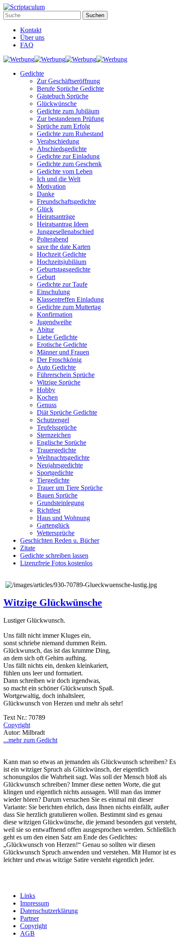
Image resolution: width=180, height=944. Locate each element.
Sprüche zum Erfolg (63, 126)
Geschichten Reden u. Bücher (59, 540)
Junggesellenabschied (65, 231)
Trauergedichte (56, 450)
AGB (27, 933)
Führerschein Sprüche (66, 374)
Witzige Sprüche (58, 382)
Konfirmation (54, 314)
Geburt (46, 276)
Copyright (16, 725)
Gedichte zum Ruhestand (70, 133)
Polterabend (52, 239)
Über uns (32, 37)
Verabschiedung (58, 141)
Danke (45, 194)
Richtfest (48, 510)
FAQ (26, 45)
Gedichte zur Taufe (62, 284)
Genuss (47, 404)
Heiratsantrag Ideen (62, 224)
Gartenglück (53, 525)
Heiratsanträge (56, 216)
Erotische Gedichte (62, 344)
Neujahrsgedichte (60, 465)
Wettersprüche (56, 532)
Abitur (45, 329)
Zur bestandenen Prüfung (70, 118)
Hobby (46, 389)
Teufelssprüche (57, 427)
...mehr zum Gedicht (30, 740)
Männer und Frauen (63, 352)
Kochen (47, 397)
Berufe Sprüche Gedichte (70, 88)
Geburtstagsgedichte (63, 269)
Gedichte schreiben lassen (54, 555)
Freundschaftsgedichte (66, 201)
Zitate (27, 548)
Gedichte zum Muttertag (69, 306)
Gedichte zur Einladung (68, 156)
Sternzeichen (54, 435)
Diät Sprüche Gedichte (67, 412)
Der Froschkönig (59, 359)
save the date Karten (63, 246)
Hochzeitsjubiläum (61, 261)
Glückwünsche (57, 103)
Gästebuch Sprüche (62, 96)
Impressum (34, 903)
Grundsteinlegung (60, 502)
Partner (29, 918)
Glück (45, 209)
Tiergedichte (53, 480)
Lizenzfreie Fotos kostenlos (56, 563)
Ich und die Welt (58, 178)
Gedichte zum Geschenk (69, 163)
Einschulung (53, 291)
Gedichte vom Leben (65, 171)
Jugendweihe (54, 322)
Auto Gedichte (56, 367)
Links (27, 895)
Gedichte (32, 73)
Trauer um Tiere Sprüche (70, 487)
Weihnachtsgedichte (63, 457)
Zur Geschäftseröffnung (68, 81)
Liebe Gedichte (57, 337)
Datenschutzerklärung (49, 910)
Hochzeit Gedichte (61, 254)
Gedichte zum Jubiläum (68, 111)
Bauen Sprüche (57, 495)
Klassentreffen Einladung (70, 299)
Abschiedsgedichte (62, 148)
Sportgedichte (55, 472)
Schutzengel (53, 419)
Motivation (51, 186)
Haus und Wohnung (63, 517)
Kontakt (30, 29)
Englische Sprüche (61, 442)
